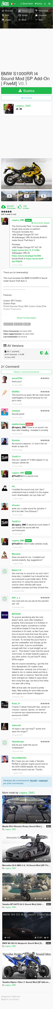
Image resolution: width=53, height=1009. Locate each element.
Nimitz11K (16, 570)
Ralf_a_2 (16, 597)
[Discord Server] (20, 109)
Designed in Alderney (10, 996)
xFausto (16, 505)
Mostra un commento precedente (26, 372)
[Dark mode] (45, 3)
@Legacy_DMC (19, 427)
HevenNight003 (19, 757)
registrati (43, 780)
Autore (28, 220)
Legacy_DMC (23, 105)
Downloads (11, 208)
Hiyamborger (18, 741)
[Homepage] (17, 109)
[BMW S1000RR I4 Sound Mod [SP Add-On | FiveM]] (26, 173)
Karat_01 (16, 703)
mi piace (26, 208)
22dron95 (16, 725)
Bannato (29, 424)
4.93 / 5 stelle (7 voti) (8, 214)
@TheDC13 (17, 476)
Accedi (33, 780)
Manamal (16, 553)
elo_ (14, 486)
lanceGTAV (17, 378)
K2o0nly (16, 440)
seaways (16, 410)
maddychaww (18, 424)
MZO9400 (16, 613)
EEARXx (16, 391)
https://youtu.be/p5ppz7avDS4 (26, 255)
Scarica (28, 90)
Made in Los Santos (10, 999)
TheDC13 (16, 456)
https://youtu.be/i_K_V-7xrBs (26, 250)
